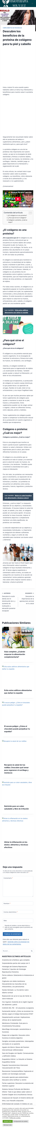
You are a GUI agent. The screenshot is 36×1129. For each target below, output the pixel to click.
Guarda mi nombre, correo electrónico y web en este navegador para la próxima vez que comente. (19, 927)
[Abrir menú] (32, 3)
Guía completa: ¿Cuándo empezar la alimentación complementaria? (14, 654)
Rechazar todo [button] (8, 1125)
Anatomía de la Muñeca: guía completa (16, 960)
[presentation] (18, 637)
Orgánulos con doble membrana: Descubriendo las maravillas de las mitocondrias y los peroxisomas (14, 983)
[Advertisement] (18, 67)
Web (5, 920)
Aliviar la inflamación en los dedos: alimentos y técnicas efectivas (16, 844)
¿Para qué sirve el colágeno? (17, 218)
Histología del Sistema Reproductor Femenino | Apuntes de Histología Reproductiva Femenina (14, 969)
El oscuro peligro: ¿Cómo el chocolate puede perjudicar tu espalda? (17, 729)
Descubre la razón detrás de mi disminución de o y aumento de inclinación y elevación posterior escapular (8, 602)
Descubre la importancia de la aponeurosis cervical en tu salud (27, 598)
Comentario (8, 878)
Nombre (7, 903)
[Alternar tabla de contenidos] (29, 212)
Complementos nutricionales (12, 27)
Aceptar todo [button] (7, 1121)
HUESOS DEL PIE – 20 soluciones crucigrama (18, 1008)
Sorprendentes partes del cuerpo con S (16, 963)
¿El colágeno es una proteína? (17, 215)
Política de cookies (15, 1118)
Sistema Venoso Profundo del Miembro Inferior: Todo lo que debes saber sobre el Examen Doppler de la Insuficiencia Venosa (17, 1091)
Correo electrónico (11, 912)
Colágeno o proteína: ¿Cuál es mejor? (17, 221)
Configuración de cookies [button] (21, 1121)
